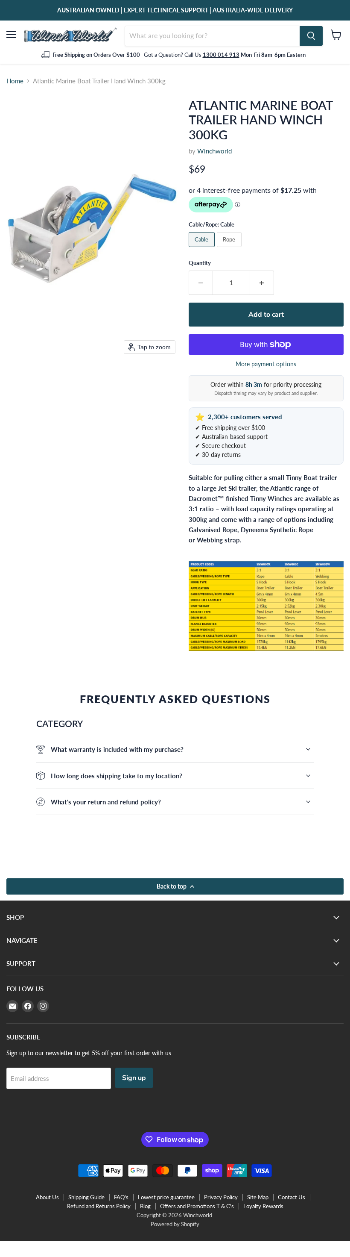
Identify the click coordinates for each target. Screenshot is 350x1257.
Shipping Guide (86, 1197)
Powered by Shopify (175, 1224)
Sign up (134, 1078)
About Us (47, 1197)
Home (14, 81)
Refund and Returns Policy (99, 1206)
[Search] (311, 36)
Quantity (200, 263)
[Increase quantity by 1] (262, 282)
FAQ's (121, 1197)
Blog (145, 1206)
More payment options (266, 364)
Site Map (257, 1197)
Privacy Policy (221, 1197)
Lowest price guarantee (166, 1197)
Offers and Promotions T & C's (197, 1206)
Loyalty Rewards (263, 1206)
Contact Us (291, 1197)
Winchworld (214, 151)
